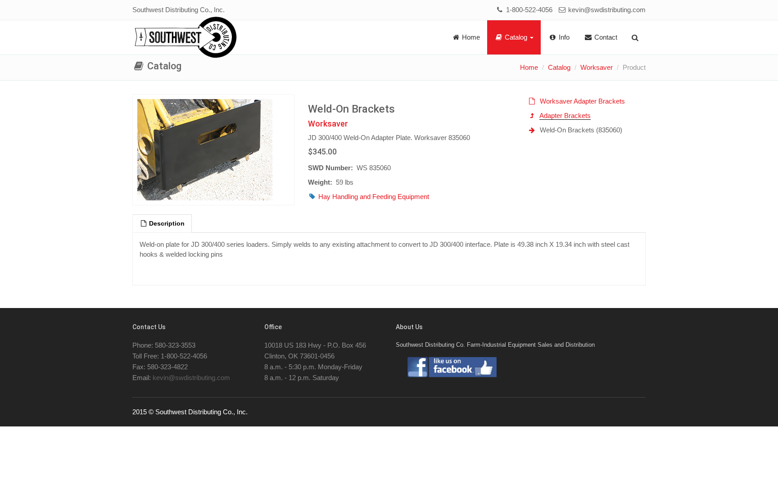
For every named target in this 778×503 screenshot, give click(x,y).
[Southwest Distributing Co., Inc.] (186, 38)
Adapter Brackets (565, 115)
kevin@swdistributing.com (606, 10)
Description (166, 223)
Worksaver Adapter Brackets (582, 101)
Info (563, 37)
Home (470, 37)
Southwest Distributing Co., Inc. (178, 10)
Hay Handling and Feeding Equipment (373, 196)
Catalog (516, 37)
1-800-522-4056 (528, 10)
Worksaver (596, 67)
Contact (605, 37)
